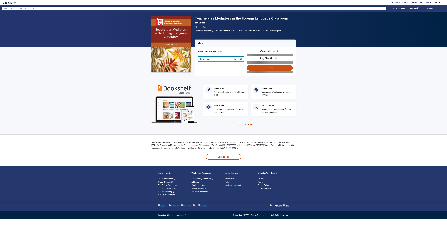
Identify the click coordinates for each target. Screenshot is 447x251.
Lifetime (222, 59)
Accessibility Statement (201, 179)
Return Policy (230, 179)
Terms (260, 182)
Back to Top (223, 157)
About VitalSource (165, 179)
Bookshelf (414, 8)
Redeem (429, 8)
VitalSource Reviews (166, 195)
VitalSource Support (233, 185)
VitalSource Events (166, 188)
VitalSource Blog (165, 192)
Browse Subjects (398, 8)
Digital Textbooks (198, 188)
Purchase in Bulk (399, 2)
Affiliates (195, 182)
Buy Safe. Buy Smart (199, 192)
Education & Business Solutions (424, 2)
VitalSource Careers (166, 185)
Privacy (261, 179)
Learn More (249, 124)
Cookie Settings (264, 188)
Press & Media (164, 182)
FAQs (227, 182)
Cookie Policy (264, 185)
